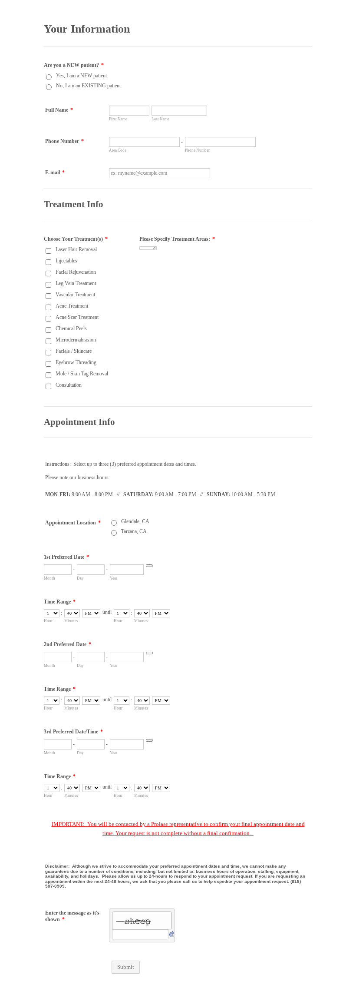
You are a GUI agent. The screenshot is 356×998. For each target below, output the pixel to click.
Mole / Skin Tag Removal (82, 374)
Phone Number (64, 141)
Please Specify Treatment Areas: (177, 239)
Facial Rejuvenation (76, 272)
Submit (125, 967)
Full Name (59, 110)
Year (113, 578)
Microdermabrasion (76, 340)
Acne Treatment (72, 306)
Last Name (160, 119)
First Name (118, 119)
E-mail (55, 172)
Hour (48, 621)
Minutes (71, 621)
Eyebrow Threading (76, 362)
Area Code (117, 150)
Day (80, 578)
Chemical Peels (71, 328)
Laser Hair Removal (76, 249)
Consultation (69, 385)
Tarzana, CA (134, 531)
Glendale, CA (135, 521)
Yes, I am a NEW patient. (82, 76)
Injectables (66, 261)
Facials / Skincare (74, 351)
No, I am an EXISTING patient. (89, 86)
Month (49, 578)
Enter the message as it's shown (72, 916)
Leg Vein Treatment (76, 283)
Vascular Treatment (75, 295)
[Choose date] (149, 565)
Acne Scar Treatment (77, 317)
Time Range (60, 602)
